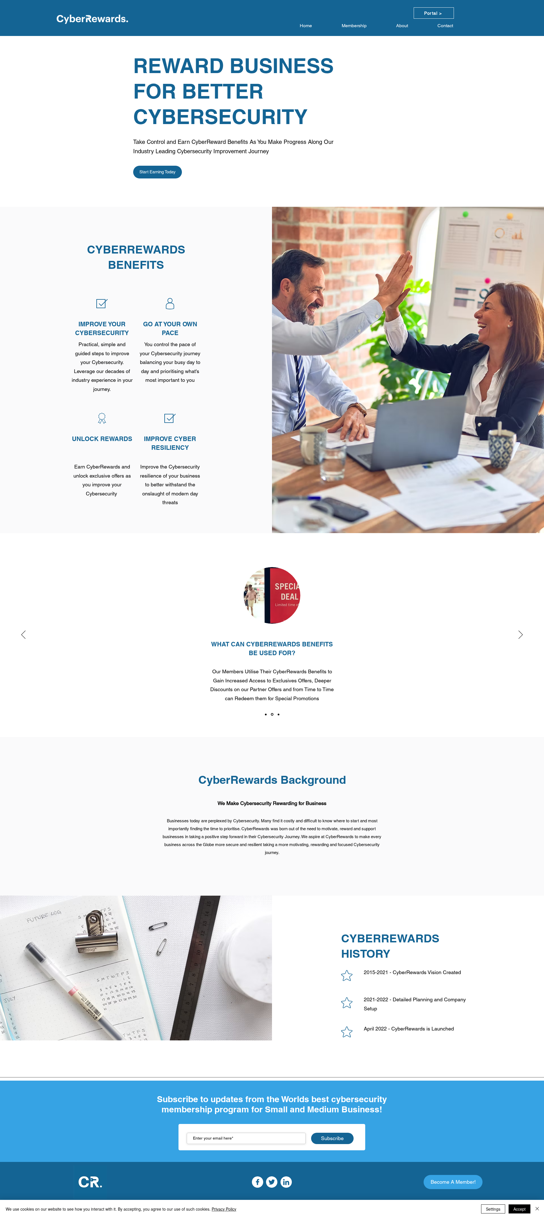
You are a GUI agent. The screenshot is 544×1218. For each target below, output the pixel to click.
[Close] (537, 1208)
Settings (493, 1209)
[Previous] (23, 635)
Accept (519, 1209)
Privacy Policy (224, 1209)
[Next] (520, 635)
